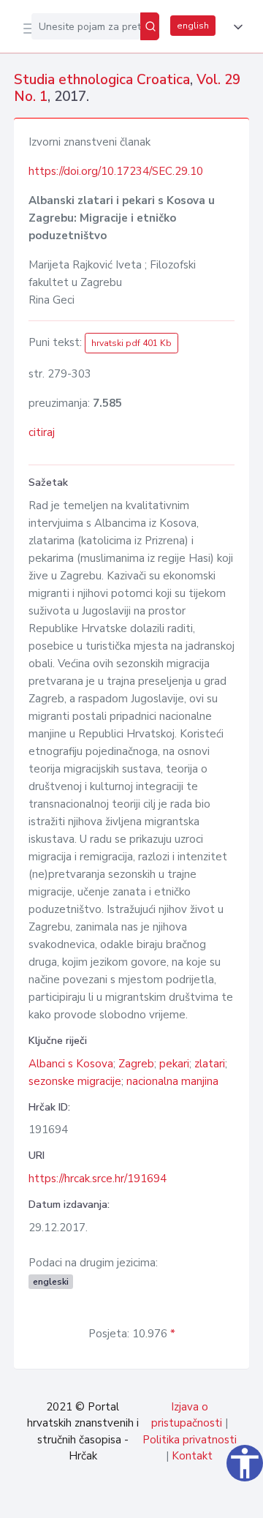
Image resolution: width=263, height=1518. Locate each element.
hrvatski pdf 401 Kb (131, 343)
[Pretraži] (149, 26)
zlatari (209, 1063)
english (193, 25)
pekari (174, 1063)
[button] (235, 27)
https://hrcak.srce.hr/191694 (97, 1178)
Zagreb (136, 1063)
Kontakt (192, 1456)
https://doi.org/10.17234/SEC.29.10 (115, 171)
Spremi (140, 1499)
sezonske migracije (74, 1081)
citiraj (41, 432)
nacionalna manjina (172, 1081)
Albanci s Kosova (70, 1063)
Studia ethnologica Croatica (102, 79)
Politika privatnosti (189, 1439)
